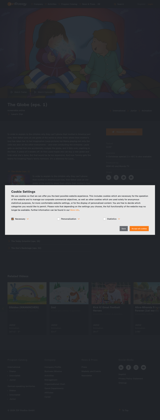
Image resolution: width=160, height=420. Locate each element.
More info (74, 210)
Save (124, 229)
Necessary (20, 219)
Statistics (111, 219)
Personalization (68, 219)
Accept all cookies (139, 229)
